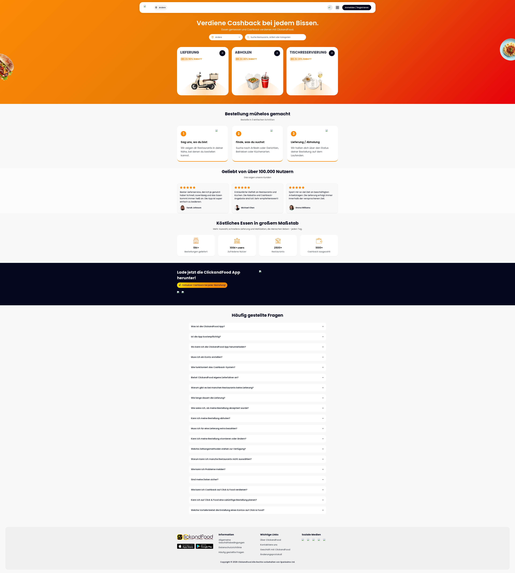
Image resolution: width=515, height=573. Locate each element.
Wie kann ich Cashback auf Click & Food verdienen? (219, 489)
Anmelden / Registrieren (357, 7)
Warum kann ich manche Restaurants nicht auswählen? (221, 459)
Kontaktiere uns (268, 544)
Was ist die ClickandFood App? (208, 326)
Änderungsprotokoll (271, 554)
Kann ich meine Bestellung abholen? (210, 418)
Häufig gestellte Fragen (231, 552)
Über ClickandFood (270, 540)
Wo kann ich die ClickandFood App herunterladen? (218, 346)
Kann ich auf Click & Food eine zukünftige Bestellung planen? (224, 499)
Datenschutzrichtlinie (230, 547)
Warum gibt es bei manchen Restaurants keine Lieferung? (222, 387)
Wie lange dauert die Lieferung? (208, 397)
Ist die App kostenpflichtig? (206, 336)
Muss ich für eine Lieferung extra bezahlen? (214, 428)
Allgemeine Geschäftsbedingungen (231, 541)
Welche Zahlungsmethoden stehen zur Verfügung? (218, 448)
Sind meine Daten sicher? (204, 479)
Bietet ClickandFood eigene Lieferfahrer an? (214, 377)
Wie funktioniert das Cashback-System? (213, 367)
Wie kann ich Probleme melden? (208, 469)
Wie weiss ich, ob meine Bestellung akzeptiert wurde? (220, 408)
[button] (337, 7)
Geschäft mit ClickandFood (275, 549)
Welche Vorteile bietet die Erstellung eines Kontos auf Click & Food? (227, 510)
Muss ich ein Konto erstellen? (206, 357)
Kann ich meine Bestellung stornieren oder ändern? (218, 438)
